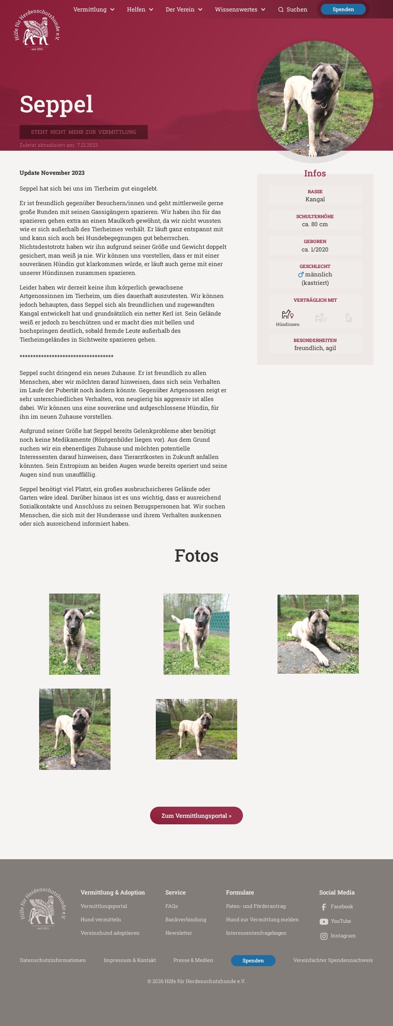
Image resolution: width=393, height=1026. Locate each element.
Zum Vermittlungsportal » (196, 815)
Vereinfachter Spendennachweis (333, 960)
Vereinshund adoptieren (110, 932)
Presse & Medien (193, 960)
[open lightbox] (75, 634)
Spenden (343, 9)
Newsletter (178, 932)
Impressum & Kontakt (130, 960)
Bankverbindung (185, 919)
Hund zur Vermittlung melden (262, 919)
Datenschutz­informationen (53, 960)
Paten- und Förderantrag (256, 906)
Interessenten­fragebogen (256, 932)
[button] (94, 9)
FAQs (171, 906)
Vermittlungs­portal (104, 906)
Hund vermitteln (101, 919)
